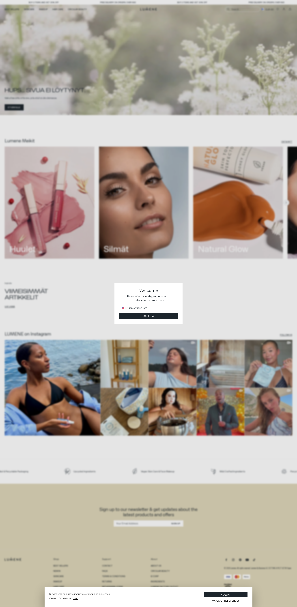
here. (75, 598)
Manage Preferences (226, 600)
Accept (225, 595)
